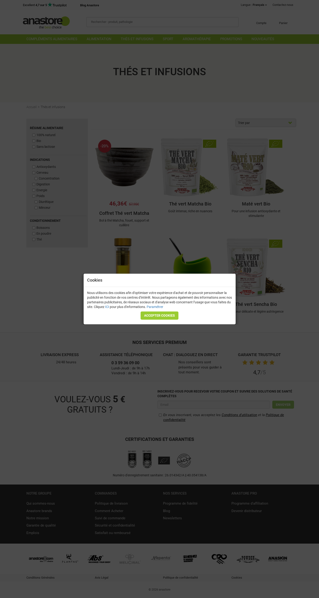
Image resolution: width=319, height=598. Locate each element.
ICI (107, 307)
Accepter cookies (159, 315)
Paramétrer (155, 307)
